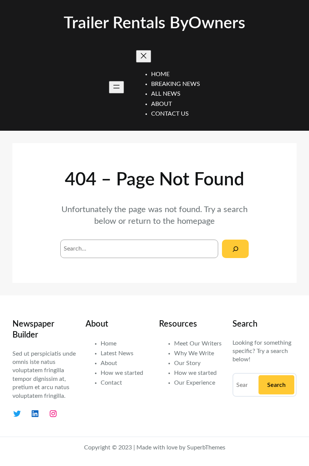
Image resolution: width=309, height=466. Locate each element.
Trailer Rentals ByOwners (154, 23)
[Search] (235, 249)
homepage (196, 221)
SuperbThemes (206, 448)
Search (276, 385)
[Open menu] (116, 87)
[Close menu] (143, 56)
